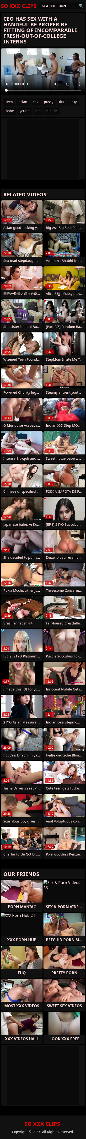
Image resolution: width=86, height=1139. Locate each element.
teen (9, 101)
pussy (48, 101)
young (25, 111)
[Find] (81, 5)
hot (38, 111)
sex (35, 101)
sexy (73, 101)
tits (61, 101)
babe (10, 111)
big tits (52, 111)
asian (23, 101)
